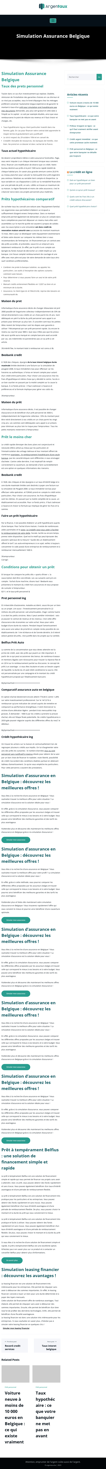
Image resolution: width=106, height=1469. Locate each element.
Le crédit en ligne (81, 172)
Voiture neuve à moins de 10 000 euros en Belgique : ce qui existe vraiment (15, 1417)
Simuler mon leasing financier (16, 1328)
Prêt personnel (10, 1387)
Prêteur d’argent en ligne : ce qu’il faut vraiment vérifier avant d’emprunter (84, 129)
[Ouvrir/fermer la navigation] (53, 20)
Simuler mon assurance (15, 840)
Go (99, 77)
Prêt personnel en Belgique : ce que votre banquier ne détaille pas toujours (83, 152)
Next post (50, 1342)
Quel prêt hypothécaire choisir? (83, 206)
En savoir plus (12, 1260)
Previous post (12, 1342)
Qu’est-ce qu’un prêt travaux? (82, 190)
